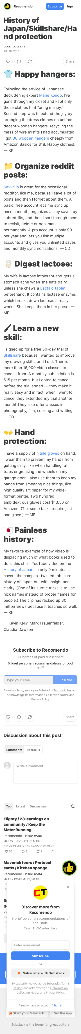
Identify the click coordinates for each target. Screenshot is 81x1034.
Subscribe (55, 6)
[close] (68, 887)
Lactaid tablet (52, 288)
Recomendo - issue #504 (23, 874)
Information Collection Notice (49, 695)
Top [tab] (8, 806)
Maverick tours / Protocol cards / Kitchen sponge (27, 865)
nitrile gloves (47, 453)
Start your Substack (28, 1013)
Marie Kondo (50, 95)
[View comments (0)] (18, 61)
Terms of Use (62, 690)
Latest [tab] (20, 806)
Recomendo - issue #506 (23, 835)
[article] (40, 835)
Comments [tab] (14, 750)
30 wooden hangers (31, 138)
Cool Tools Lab (14, 46)
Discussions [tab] (38, 806)
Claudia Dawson (42, 845)
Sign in (71, 6)
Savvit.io (11, 187)
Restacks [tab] (33, 750)
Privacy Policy (55, 992)
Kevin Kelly (24, 841)
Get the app (63, 1013)
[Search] (72, 806)
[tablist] (23, 749)
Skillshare (12, 355)
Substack (18, 1024)
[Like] (8, 61)
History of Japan (18, 569)
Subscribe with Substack (44, 973)
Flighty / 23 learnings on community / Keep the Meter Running (26, 824)
